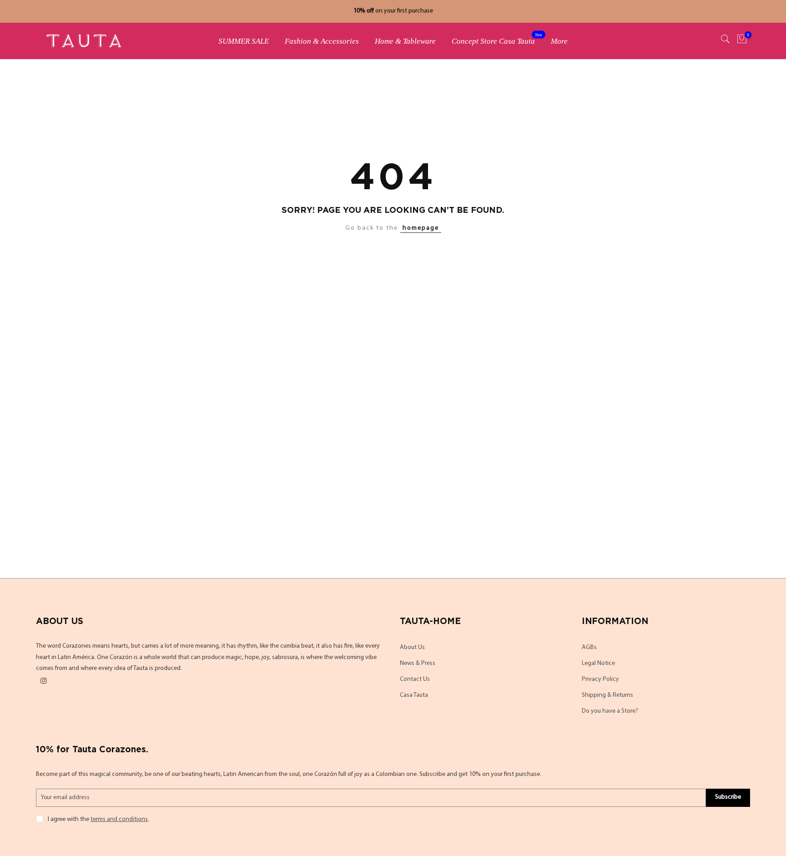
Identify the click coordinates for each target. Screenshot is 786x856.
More (559, 41)
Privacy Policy (600, 679)
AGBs (589, 647)
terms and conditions (119, 819)
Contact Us (415, 679)
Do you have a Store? (610, 711)
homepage (421, 228)
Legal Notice (598, 663)
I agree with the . (98, 819)
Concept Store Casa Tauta (497, 39)
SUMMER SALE (243, 41)
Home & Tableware (405, 41)
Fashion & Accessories (322, 41)
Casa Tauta (414, 695)
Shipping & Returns (607, 695)
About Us (412, 647)
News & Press (417, 663)
